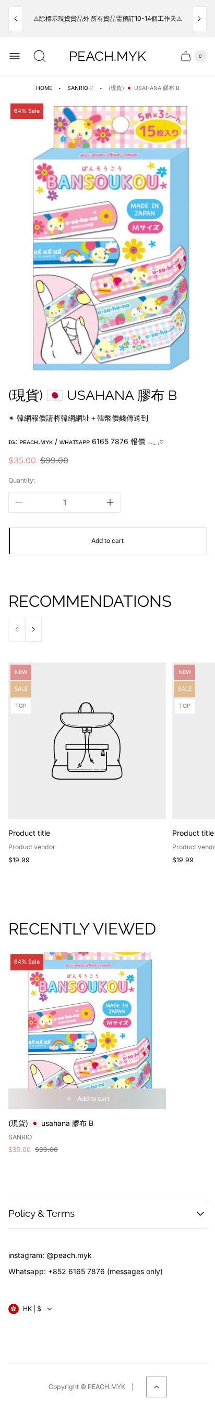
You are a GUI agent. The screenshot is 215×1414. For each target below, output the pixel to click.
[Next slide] (199, 18)
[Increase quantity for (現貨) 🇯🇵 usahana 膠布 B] (110, 502)
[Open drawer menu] (14, 56)
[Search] (39, 56)
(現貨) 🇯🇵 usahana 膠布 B (50, 1123)
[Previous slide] (15, 18)
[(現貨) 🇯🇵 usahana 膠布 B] (87, 1030)
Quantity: (21, 480)
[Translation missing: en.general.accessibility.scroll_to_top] (156, 1387)
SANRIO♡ (80, 88)
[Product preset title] (87, 741)
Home (44, 88)
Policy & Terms (41, 1213)
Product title (29, 832)
